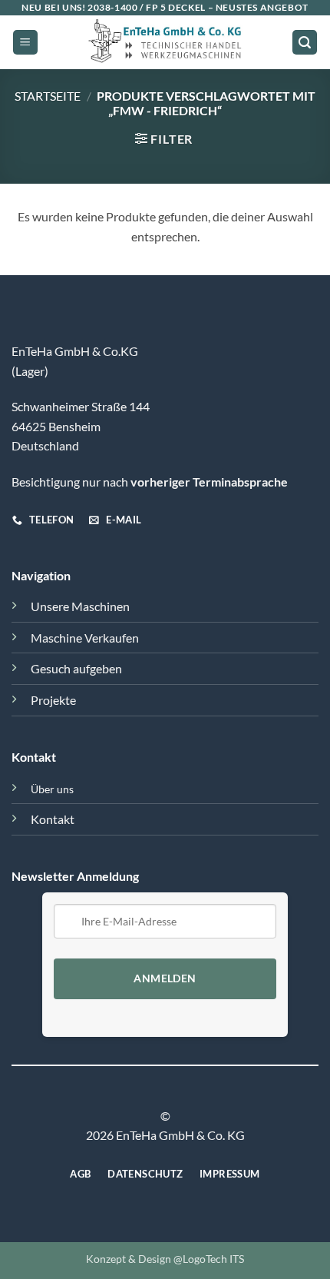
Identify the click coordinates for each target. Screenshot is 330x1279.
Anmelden (165, 978)
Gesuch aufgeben (76, 668)
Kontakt (52, 819)
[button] (25, 42)
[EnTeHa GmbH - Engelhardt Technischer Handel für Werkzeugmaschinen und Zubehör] (165, 42)
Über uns (52, 789)
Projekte (53, 700)
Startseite (48, 95)
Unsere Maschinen (80, 606)
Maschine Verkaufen (85, 637)
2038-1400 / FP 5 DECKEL (146, 7)
